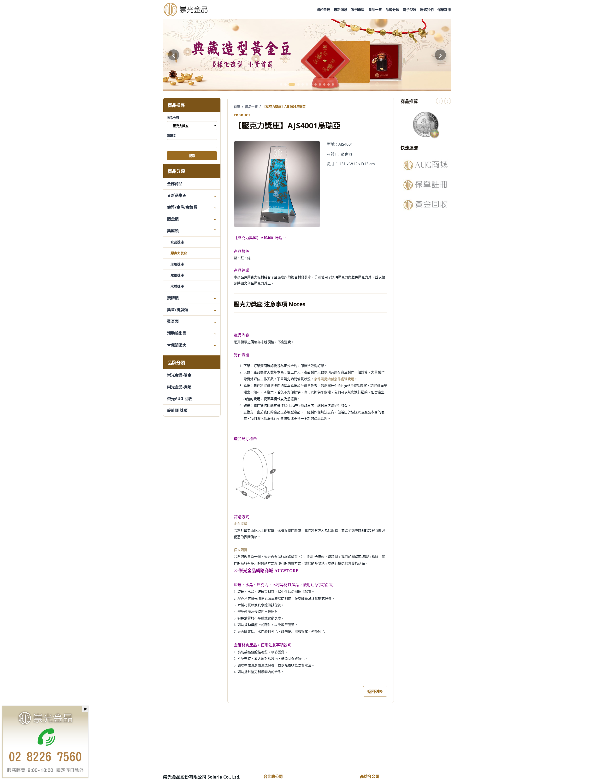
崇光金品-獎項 (179, 387)
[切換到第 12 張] (333, 84)
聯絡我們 (427, 9)
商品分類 (173, 117)
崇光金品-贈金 (179, 375)
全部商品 (175, 183)
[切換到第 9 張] (320, 84)
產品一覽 (375, 9)
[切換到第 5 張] (302, 84)
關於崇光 (323, 9)
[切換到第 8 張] (315, 84)
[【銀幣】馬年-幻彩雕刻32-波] (426, 124)
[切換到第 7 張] (311, 84)
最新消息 (340, 9)
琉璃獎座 (177, 264)
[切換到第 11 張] (328, 84)
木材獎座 (177, 286)
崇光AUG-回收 (179, 398)
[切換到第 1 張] (281, 84)
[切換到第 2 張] (285, 84)
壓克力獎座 (179, 253)
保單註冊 (444, 9)
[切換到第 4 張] (298, 84)
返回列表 (375, 691)
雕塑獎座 (177, 275)
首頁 (237, 106)
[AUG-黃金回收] (426, 204)
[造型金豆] (307, 55)
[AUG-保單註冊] (426, 184)
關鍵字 (171, 135)
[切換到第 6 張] (307, 84)
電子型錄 (409, 9)
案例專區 (358, 9)
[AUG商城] (426, 165)
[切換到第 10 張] (324, 84)
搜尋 (192, 156)
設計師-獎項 (177, 410)
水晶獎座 (177, 242)
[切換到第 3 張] (292, 84)
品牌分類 (392, 9)
